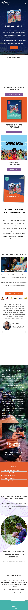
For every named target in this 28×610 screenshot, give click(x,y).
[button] (25, 3)
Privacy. (12, 608)
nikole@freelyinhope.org (14, 592)
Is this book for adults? (8, 478)
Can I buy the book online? (9, 481)
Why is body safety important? (10, 470)
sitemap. (16, 608)
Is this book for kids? (8, 473)
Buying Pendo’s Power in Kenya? (14, 51)
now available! (14, 26)
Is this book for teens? (8, 475)
